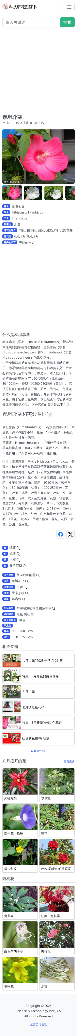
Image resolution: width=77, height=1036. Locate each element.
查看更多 (69, 761)
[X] (70, 534)
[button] (12, 193)
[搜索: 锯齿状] (23, 598)
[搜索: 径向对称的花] (37, 574)
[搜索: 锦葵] (18, 553)
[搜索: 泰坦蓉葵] (24, 565)
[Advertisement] (38, 72)
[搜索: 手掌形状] (26, 592)
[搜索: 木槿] (18, 559)
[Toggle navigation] (69, 7)
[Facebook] (60, 534)
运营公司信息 (38, 1024)
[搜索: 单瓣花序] (26, 580)
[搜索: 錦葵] (18, 547)
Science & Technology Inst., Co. (39, 1011)
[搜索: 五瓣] (25, 587)
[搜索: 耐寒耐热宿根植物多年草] (53, 608)
